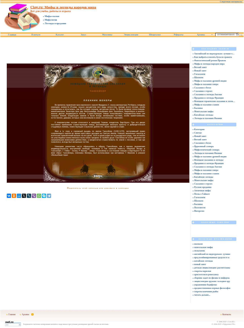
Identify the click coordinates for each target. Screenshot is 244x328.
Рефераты (178, 34)
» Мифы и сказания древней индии (209, 80)
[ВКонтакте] (9, 196)
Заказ (83, 34)
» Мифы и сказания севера (205, 84)
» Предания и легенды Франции (208, 97)
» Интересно (198, 210)
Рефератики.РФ (228, 324)
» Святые (197, 132)
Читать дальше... (202, 294)
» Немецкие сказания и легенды (208, 159)
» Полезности (199, 207)
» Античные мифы (202, 190)
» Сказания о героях (202, 91)
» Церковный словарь (203, 146)
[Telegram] (49, 196)
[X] (24, 196)
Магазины (107, 34)
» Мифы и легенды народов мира (209, 63)
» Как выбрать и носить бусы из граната (212, 57)
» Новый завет (199, 70)
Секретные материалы (231, 1)
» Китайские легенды (203, 114)
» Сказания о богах (202, 87)
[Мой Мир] (19, 196)
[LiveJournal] (29, 196)
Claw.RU (231, 321)
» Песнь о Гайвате (201, 193)
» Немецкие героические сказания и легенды (214, 101)
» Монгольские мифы (203, 111)
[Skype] (44, 196)
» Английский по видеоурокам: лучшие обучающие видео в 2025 (214, 53)
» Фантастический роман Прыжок (209, 60)
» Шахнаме (198, 77)
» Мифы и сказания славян (206, 104)
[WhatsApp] (39, 196)
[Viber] (34, 196)
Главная (12, 34)
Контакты (226, 314)
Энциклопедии (131, 34)
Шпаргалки (155, 34)
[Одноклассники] (14, 196)
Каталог (60, 34)
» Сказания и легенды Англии (207, 94)
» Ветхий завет (200, 67)
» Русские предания (202, 187)
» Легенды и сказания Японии (207, 118)
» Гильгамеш (199, 74)
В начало (35, 34)
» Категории (199, 129)
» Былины (198, 108)
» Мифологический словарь (206, 149)
